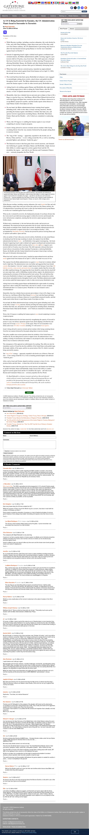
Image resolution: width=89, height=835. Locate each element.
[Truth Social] (5, 33)
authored (9, 382)
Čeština (32, 4)
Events (15, 16)
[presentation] (64, 28)
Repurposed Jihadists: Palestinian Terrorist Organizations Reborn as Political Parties (71, 46)
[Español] (49, 3)
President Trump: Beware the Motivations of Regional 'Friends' (24, 418)
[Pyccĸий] (73, 3)
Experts (24, 16)
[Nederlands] (62, 3)
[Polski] (66, 3)
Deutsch (39, 4)
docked (43, 204)
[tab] (64, 28)
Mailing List (62, 16)
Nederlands (63, 4)
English (46, 4)
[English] (46, 3)
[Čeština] (32, 3)
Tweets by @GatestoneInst (66, 139)
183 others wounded (19, 326)
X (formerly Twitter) (27, 388)
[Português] (70, 3)
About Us (5, 16)
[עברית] (55, 3)
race (37, 314)
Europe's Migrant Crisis (66, 84)
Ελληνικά (42, 4)
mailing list (50, 429)
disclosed (33, 295)
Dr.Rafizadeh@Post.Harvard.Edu (16, 384)
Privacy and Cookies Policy (29, 832)
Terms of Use (7, 826)
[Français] (52, 3)
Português (70, 4)
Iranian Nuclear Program (66, 80)
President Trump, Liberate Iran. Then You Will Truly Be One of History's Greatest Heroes (29, 425)
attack (4, 258)
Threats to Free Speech (65, 91)
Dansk (36, 4)
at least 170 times (21, 324)
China (61, 77)
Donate (43, 16)
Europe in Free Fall (65, 32)
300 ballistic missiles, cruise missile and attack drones (29, 267)
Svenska (77, 4)
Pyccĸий (73, 4)
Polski (66, 4)
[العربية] (29, 3)
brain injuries (45, 326)
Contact (84, 16)
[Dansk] (35, 3)
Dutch (6, 38)
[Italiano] (59, 3)
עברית (56, 4)
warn (19, 241)
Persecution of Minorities (66, 88)
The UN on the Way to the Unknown (69, 53)
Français (52, 4)
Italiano (59, 4)
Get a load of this (7, 486)
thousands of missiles (19, 231)
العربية (29, 4)
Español (49, 4)
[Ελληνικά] (42, 3)
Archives (53, 16)
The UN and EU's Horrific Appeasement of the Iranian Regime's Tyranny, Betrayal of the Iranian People (30, 421)
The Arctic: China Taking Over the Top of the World (73, 66)
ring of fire (9, 353)
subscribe (23, 429)
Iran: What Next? (11, 413)
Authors (33, 16)
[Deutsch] (39, 3)
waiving (17, 305)
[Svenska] (77, 3)
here (34, 245)
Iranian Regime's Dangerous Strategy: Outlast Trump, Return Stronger (26, 416)
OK (75, 832)
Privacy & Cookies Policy (19, 826)
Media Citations (73, 16)
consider (5, 266)
